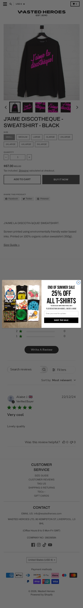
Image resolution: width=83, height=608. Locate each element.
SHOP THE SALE (61, 320)
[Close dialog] (78, 282)
